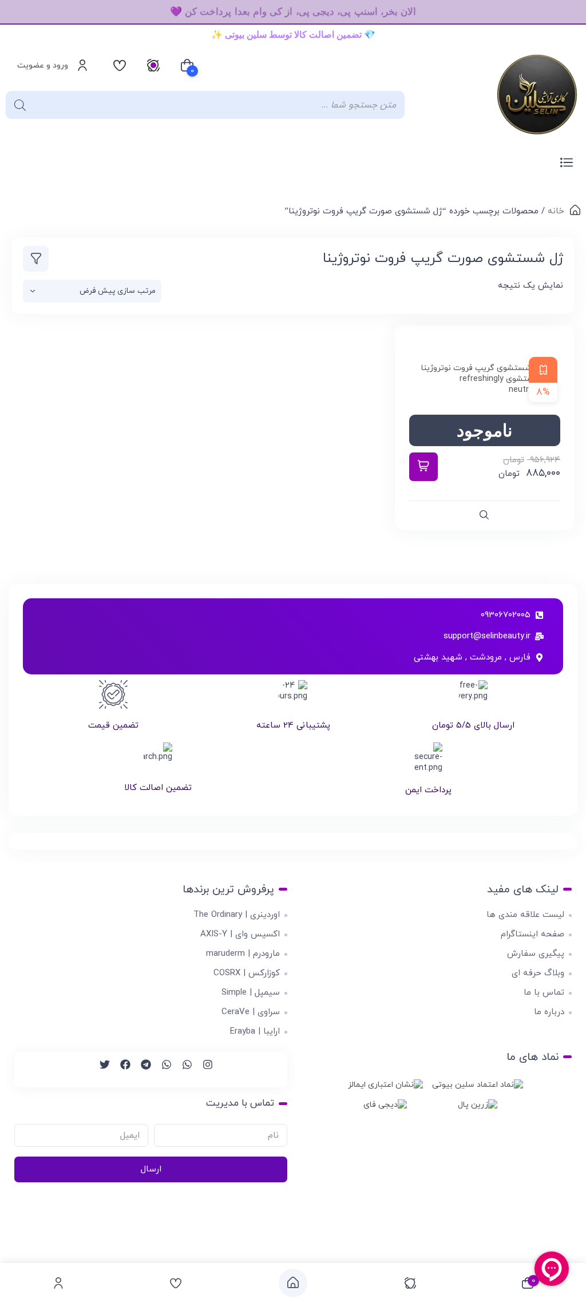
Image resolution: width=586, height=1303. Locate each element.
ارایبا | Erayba (255, 1032)
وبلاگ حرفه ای (538, 973)
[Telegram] (140, 1069)
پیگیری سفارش (535, 954)
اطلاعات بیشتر (423, 466)
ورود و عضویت (42, 65)
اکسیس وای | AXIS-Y (240, 934)
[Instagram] (202, 1069)
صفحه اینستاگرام (532, 934)
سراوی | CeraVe (250, 1012)
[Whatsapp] (182, 1069)
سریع (484, 515)
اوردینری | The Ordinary (236, 915)
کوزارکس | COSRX (246, 973)
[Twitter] (99, 1069)
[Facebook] (120, 1069)
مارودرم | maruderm (243, 954)
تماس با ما (544, 993)
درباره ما (549, 1012)
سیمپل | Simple (250, 993)
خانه (556, 211)
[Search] (20, 105)
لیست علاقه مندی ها (525, 915)
